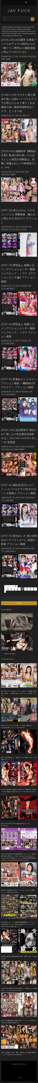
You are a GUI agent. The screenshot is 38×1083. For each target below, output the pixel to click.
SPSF (30, 227)
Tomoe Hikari (5, 229)
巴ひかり (18, 229)
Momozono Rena (6, 174)
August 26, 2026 (7, 56)
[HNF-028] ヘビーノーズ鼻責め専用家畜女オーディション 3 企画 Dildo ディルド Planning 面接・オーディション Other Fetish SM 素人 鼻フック (19, 924)
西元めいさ (12, 551)
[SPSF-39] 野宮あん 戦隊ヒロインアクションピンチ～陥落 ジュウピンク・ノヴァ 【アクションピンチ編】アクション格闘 (18, 273)
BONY (23, 446)
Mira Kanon (25, 227)
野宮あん (12, 288)
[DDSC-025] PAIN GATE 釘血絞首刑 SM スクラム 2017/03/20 (15, 825)
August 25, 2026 (7, 446)
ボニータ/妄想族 (14, 449)
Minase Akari (25, 391)
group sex (24, 56)
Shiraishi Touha (32, 56)
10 (35, 589)
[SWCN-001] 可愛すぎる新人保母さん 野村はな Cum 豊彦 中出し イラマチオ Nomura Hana (19, 989)
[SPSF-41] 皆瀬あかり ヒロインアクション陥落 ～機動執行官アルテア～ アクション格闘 (19, 383)
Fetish (17, 56)
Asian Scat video (9, 654)
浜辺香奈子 (22, 449)
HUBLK (24, 115)
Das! (23, 172)
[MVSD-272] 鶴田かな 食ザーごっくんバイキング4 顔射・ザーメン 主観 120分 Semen (18, 891)
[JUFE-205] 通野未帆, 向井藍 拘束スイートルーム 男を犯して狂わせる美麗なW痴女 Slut (18, 1022)
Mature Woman (5, 449)
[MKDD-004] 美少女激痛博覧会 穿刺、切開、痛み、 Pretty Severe (19, 957)
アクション (11, 229)
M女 (28, 115)
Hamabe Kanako (30, 446)
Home (20, 1077)
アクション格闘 (5, 288)
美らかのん (23, 229)
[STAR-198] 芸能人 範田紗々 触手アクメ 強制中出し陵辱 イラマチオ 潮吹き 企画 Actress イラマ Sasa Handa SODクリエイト (19, 792)
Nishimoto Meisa (26, 548)
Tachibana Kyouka (30, 497)
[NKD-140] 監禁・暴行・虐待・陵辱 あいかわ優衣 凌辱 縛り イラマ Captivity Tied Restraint (18, 1053)
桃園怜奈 (13, 174)
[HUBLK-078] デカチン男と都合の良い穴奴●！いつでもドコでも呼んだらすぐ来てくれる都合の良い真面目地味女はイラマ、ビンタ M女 (18, 103)
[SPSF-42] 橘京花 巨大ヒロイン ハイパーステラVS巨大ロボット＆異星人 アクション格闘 (18, 489)
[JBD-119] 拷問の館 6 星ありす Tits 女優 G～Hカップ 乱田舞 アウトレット (19, 758)
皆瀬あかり (12, 394)
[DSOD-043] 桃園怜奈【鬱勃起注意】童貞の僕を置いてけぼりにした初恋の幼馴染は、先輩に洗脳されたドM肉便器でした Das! (19, 159)
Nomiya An (24, 286)
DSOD (27, 172)
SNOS (3, 59)
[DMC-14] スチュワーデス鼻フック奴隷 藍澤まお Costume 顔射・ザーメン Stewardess (16, 726)
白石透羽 (8, 59)
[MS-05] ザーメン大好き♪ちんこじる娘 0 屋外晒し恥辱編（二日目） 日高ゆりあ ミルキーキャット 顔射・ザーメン (18, 693)
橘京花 (11, 500)
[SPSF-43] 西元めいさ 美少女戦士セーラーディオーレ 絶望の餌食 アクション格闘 (19, 540)
